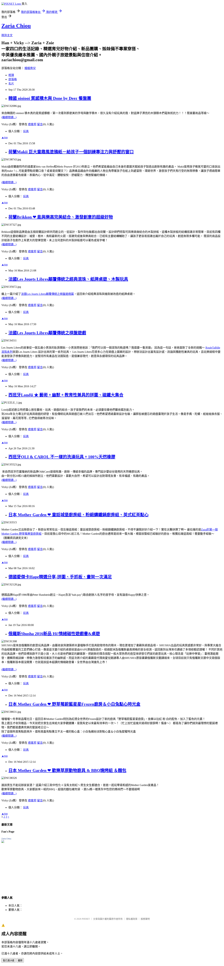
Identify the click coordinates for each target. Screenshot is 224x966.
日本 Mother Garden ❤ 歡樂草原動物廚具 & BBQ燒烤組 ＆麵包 (67, 770)
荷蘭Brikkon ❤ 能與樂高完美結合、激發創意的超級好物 (60, 217)
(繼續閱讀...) (8, 117)
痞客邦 (32, 124)
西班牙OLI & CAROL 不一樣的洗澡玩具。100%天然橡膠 (61, 457)
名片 (11, 83)
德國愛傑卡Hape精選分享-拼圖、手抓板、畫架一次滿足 (60, 577)
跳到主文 (7, 35)
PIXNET (86, 919)
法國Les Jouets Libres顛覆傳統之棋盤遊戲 (47, 333)
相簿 (11, 75)
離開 (20, 960)
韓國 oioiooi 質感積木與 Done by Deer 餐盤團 (49, 98)
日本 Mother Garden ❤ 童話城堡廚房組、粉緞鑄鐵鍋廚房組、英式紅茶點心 (78, 514)
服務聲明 (145, 919)
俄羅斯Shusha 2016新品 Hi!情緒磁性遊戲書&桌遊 (54, 633)
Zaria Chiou (16, 26)
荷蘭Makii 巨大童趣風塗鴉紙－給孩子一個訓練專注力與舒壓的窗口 (71, 152)
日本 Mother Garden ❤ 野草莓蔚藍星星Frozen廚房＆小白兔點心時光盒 (74, 704)
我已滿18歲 (8, 960)
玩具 (26, 131)
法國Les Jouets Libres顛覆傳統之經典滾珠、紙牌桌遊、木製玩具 (68, 279)
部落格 (12, 79)
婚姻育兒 (30, 68)
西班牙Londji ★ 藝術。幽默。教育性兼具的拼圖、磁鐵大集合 (65, 395)
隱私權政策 (131, 919)
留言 (40, 124)
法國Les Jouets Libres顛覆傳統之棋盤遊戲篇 (47, 293)
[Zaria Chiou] (2, 841)
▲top (4, 137)
